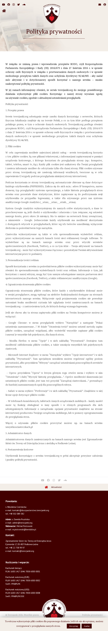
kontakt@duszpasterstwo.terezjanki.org (30, 510)
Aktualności (56, 487)
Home (46, 487)
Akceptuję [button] (73, 626)
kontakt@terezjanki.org (23, 551)
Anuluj (86, 626)
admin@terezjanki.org (22, 522)
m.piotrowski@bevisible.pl (24, 529)
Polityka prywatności (92, 614)
